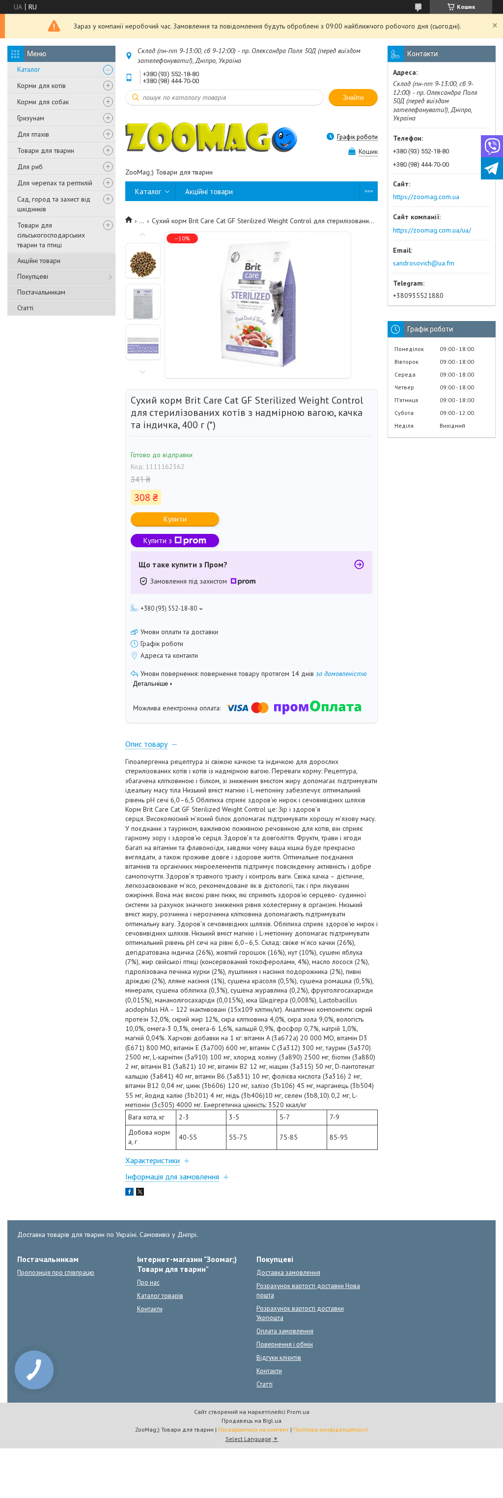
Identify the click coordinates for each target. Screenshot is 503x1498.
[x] (140, 1193)
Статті (25, 307)
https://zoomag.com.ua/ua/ (432, 230)
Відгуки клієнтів (278, 1357)
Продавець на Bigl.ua (251, 1420)
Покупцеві (32, 276)
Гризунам (30, 118)
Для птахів (33, 134)
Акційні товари (38, 260)
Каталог (28, 69)
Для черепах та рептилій (54, 182)
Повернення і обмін (284, 1344)
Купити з (157, 540)
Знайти (353, 97)
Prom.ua (298, 1411)
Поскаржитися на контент (253, 1429)
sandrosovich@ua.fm (423, 263)
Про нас (148, 1282)
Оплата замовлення (284, 1331)
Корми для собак (43, 101)
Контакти (150, 1309)
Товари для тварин (45, 150)
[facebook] (129, 1193)
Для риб (30, 166)
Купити (175, 519)
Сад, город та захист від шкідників (53, 204)
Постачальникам (41, 292)
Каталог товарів (160, 1296)
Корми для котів (41, 85)
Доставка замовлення (288, 1272)
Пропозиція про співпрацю (55, 1272)
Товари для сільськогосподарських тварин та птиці (51, 235)
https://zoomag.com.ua (426, 196)
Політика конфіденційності (330, 1429)
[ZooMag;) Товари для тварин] (211, 136)
